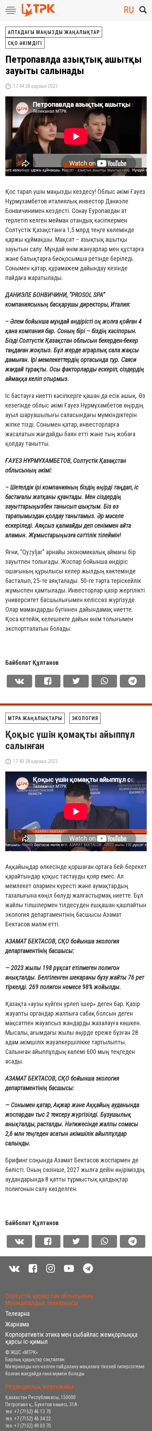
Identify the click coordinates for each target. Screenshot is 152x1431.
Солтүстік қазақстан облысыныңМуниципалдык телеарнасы (49, 1299)
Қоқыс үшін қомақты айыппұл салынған (70, 740)
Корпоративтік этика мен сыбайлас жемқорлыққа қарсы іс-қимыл (71, 1338)
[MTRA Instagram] (50, 1268)
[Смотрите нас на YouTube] (69, 1268)
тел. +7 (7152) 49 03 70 (28, 1426)
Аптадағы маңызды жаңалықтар (54, 32)
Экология (85, 718)
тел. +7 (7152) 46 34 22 (28, 1418)
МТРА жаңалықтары (35, 718)
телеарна (17, 1313)
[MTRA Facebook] (33, 1268)
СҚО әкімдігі (25, 43)
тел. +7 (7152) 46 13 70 (28, 1411)
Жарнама (17, 1324)
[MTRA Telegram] (88, 1268)
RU (129, 10)
